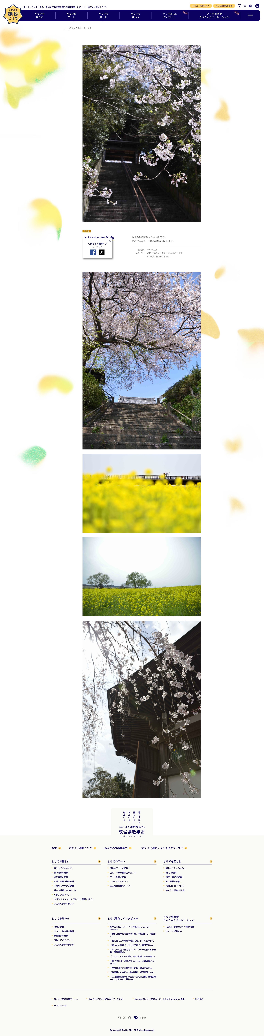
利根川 (151, 256)
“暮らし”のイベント (63, 895)
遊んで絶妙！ (172, 873)
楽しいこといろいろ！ (176, 868)
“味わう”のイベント (63, 940)
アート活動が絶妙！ (119, 877)
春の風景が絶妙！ (174, 881)
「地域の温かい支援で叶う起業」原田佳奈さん (131, 968)
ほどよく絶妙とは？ (201, 6)
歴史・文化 (167, 253)
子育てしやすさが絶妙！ (65, 886)
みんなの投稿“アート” (120, 886)
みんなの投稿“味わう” (64, 945)
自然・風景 (177, 253)
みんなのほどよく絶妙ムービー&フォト (106, 999)
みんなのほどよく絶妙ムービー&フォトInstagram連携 (160, 999)
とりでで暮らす (40, 15)
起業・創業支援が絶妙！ (65, 881)
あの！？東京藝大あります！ (123, 873)
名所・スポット (154, 253)
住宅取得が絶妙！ (62, 877)
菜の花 (167, 256)
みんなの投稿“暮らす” (64, 904)
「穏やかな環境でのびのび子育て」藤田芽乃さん (132, 945)
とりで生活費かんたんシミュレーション (214, 15)
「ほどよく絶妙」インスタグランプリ (161, 848)
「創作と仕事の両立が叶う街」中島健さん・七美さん (133, 935)
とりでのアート (72, 15)
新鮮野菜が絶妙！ (62, 936)
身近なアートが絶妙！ (120, 868)
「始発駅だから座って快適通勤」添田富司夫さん (132, 972)
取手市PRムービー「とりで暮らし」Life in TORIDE (129, 928)
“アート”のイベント (119, 881)
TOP (54, 848)
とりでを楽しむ (104, 15)
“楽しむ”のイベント (175, 886)
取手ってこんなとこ (63, 868)
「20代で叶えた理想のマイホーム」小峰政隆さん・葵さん (133, 962)
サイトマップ (60, 1006)
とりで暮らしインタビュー (170, 15)
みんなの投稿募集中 (224, 6)
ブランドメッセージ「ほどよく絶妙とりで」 (74, 899)
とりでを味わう (136, 15)
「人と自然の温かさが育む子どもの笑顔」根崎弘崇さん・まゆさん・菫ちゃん (133, 978)
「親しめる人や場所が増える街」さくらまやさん (132, 941)
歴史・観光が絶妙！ (175, 877)
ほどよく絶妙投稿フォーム (66, 999)
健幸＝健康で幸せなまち (65, 890)
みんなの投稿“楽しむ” (176, 890)
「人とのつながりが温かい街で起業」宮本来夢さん (133, 956)
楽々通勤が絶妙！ (62, 873)
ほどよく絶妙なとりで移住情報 (180, 927)
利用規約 (199, 999)
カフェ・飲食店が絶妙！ (65, 931)
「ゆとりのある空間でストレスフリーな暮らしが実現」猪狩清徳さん (133, 950)
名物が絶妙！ (60, 927)
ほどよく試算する (174, 931)
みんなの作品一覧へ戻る (80, 28)
